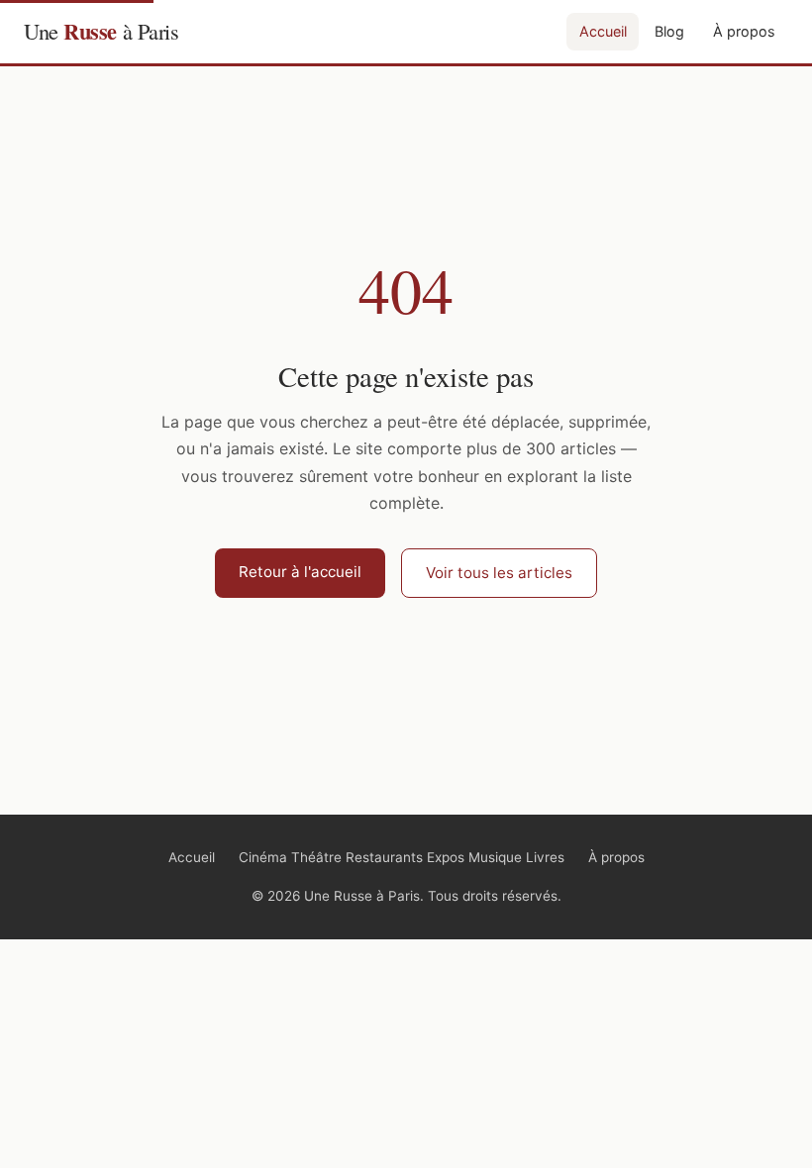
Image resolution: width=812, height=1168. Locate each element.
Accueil (603, 31)
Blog (669, 31)
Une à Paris (101, 31)
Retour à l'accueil (300, 571)
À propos (744, 31)
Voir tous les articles (499, 572)
